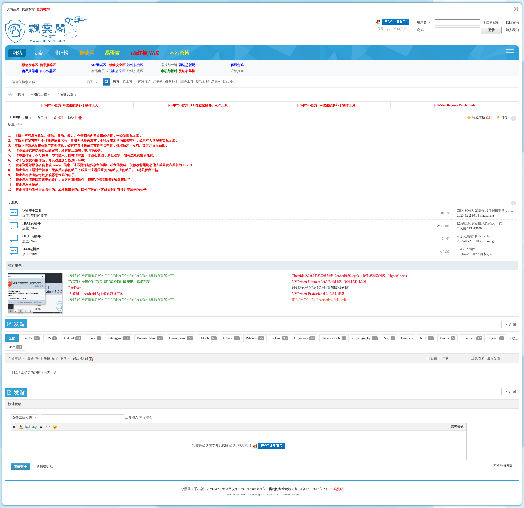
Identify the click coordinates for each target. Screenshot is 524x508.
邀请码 (86, 53)
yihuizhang (487, 215)
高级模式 (457, 427)
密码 (420, 30)
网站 (17, 53)
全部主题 (14, 358)
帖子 (90, 82)
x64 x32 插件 (466, 249)
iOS (50, 338)
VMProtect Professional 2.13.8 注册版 (318, 294)
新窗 (434, 358)
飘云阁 (10, 94)
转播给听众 (45, 466)
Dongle (447, 338)
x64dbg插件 (30, 249)
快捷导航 (513, 53)
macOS (30, 338)
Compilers (471, 338)
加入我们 (512, 30)
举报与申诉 (169, 65)
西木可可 (486, 254)
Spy (389, 338)
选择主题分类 (22, 417)
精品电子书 (99, 71)
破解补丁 (171, 81)
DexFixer (74, 288)
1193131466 (475, 228)
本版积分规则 (503, 465)
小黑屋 (186, 489)
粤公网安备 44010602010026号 (243, 489)
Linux (94, 338)
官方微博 (43, 9)
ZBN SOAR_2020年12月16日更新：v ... (485, 211)
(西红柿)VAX (145, 53)
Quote (41, 426)
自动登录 (492, 22)
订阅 (504, 117)
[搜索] (105, 82)
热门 (38, 358)
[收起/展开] (513, 118)
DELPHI (229, 81)
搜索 (38, 53)
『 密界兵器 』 (67, 94)
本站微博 (179, 53)
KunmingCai (489, 241)
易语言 (112, 53)
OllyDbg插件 (31, 236)
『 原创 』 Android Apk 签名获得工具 (95, 294)
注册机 (158, 81)
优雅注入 (144, 81)
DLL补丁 (129, 81)
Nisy (19, 124)
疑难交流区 (135, 71)
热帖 (47, 358)
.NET (425, 338)
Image (27, 426)
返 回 (512, 325)
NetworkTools (333, 338)
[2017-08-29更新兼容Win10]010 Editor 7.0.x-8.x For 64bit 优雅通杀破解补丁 (121, 300)
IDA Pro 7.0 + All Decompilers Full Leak (319, 300)
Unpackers (304, 338)
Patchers (254, 338)
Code (48, 426)
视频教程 (202, 81)
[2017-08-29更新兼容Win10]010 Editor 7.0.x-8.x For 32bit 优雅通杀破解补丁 (121, 276)
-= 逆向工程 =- (40, 94)
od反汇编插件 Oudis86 (473, 236)
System (495, 338)
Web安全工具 (32, 211)
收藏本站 (28, 9)
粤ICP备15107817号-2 (309, 489)
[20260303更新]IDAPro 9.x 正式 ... (481, 223)
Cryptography (364, 338)
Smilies (55, 426)
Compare (407, 338)
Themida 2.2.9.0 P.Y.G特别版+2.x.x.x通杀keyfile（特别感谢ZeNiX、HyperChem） (350, 276)
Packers (278, 338)
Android (71, 338)
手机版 (199, 489)
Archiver (213, 489)
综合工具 (186, 81)
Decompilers (180, 338)
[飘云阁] (46, 42)
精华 (55, 358)
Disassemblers (149, 338)
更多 (63, 358)
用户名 (422, 22)
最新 (30, 358)
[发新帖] (16, 323)
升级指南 (237, 71)
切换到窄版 (516, 9)
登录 (232, 445)
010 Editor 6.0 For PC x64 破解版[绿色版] (320, 288)
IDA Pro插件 (31, 223)
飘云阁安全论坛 (280, 489)
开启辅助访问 (511, 9)
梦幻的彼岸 (39, 215)
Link (34, 426)
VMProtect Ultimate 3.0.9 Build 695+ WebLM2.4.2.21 (329, 282)
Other (14, 347)
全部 (12, 338)
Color (20, 426)
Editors (230, 338)
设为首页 (12, 9)
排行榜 (61, 53)
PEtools (207, 338)
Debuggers (118, 338)
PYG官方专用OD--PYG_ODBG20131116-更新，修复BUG (109, 282)
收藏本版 (482, 117)
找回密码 (512, 22)
